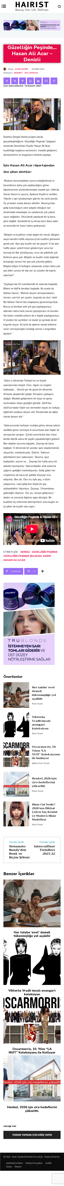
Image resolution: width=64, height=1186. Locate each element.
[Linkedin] (38, 81)
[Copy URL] (54, 81)
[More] (42, 571)
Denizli (25, 552)
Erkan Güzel (37, 791)
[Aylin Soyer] (5, 69)
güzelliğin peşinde (45, 552)
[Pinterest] (22, 81)
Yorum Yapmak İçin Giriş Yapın (32, 1134)
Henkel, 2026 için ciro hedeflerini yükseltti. (44, 782)
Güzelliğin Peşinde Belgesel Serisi (27, 556)
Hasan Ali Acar (14, 560)
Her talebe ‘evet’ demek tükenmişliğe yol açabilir (44, 693)
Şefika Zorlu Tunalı (40, 763)
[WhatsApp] (30, 81)
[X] (14, 81)
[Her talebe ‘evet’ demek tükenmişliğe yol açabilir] (16, 695)
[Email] (46, 81)
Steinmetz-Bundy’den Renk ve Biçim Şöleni (19, 852)
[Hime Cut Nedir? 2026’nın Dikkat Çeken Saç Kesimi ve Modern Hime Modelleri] (16, 814)
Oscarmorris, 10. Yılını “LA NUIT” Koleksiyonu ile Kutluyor (46, 752)
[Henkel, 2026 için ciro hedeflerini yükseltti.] (16, 784)
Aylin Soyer (21, 69)
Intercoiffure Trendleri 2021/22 (44, 850)
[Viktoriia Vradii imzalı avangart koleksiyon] (16, 725)
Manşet (18, 73)
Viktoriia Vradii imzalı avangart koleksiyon (41, 723)
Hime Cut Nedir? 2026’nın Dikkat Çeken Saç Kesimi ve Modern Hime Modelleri (44, 812)
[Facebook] (6, 81)
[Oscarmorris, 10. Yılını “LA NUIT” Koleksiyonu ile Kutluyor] (16, 754)
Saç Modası (31, 73)
